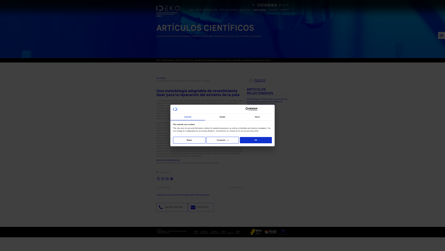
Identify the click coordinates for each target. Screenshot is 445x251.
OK (255, 140)
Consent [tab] (187, 117)
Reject (189, 140)
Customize (221, 140)
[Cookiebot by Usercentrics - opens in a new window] (247, 109)
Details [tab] (222, 117)
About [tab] (257, 117)
